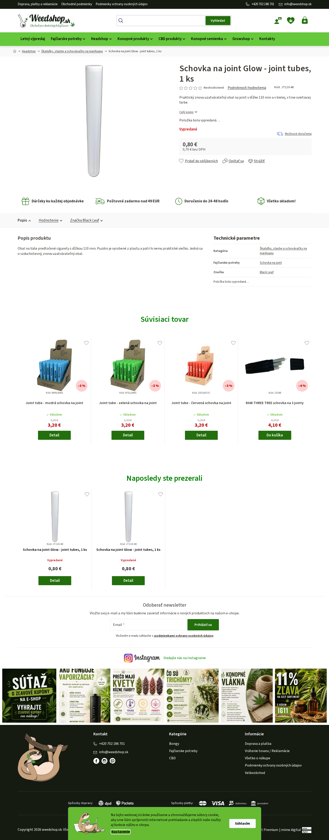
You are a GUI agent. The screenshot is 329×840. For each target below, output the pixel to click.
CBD (172, 758)
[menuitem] (33, 39)
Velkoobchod (255, 772)
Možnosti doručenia (298, 134)
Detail (54, 435)
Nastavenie (120, 831)
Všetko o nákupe (257, 758)
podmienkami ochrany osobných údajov (183, 636)
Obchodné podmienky (76, 4)
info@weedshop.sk (298, 4)
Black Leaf (267, 272)
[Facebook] (96, 761)
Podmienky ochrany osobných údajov (122, 4)
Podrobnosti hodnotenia (247, 87)
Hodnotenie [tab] (49, 220)
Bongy (174, 743)
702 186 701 (266, 4)
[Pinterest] (115, 763)
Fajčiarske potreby (183, 750)
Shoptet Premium (264, 829)
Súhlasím (242, 823)
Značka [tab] (84, 220)
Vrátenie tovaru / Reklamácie (267, 750)
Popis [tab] (22, 220)
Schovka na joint (271, 262)
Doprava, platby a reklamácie (38, 4)
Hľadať (218, 20)
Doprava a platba (258, 743)
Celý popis (186, 112)
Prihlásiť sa (203, 624)
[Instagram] (104, 761)
